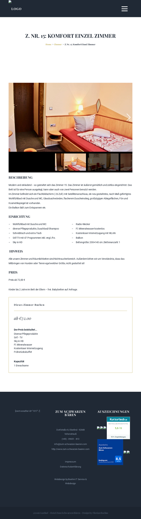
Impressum (70, 461)
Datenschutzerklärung (70, 466)
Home (48, 44)
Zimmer (58, 44)
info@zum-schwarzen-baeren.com (70, 444)
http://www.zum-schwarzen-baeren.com (70, 449)
